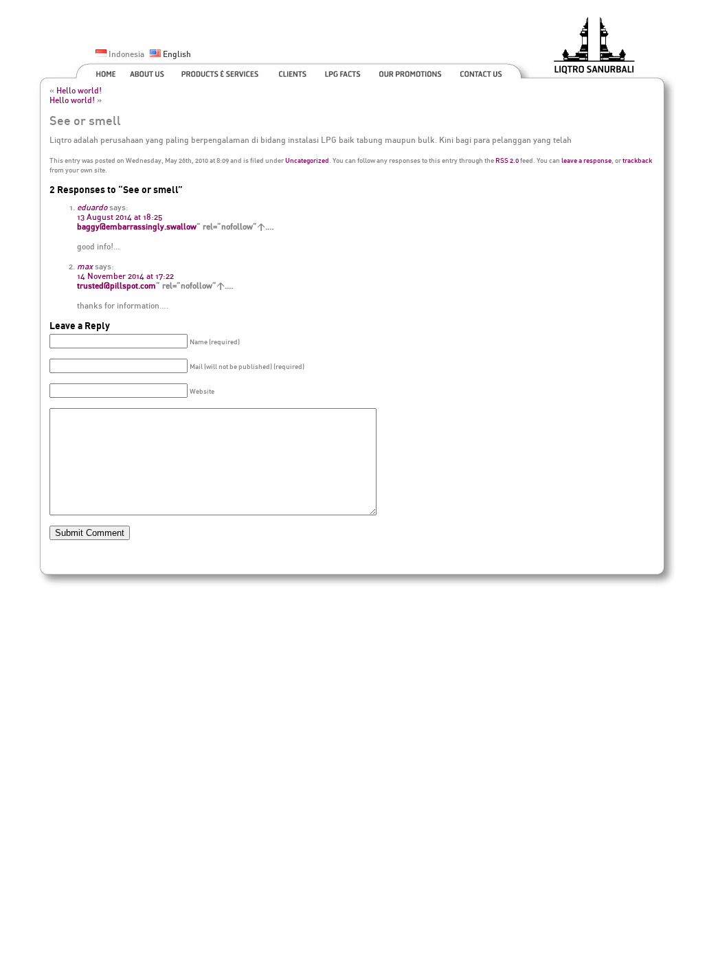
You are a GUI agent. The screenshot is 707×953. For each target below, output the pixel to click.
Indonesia (125, 54)
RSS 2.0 (507, 160)
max (85, 266)
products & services (222, 72)
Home (101, 72)
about (148, 72)
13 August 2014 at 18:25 (119, 217)
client (294, 72)
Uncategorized (307, 160)
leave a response (586, 160)
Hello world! (79, 90)
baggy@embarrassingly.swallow (137, 226)
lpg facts (344, 72)
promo (412, 72)
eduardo (92, 207)
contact (482, 72)
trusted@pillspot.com (116, 285)
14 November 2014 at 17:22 (125, 276)
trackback (637, 160)
